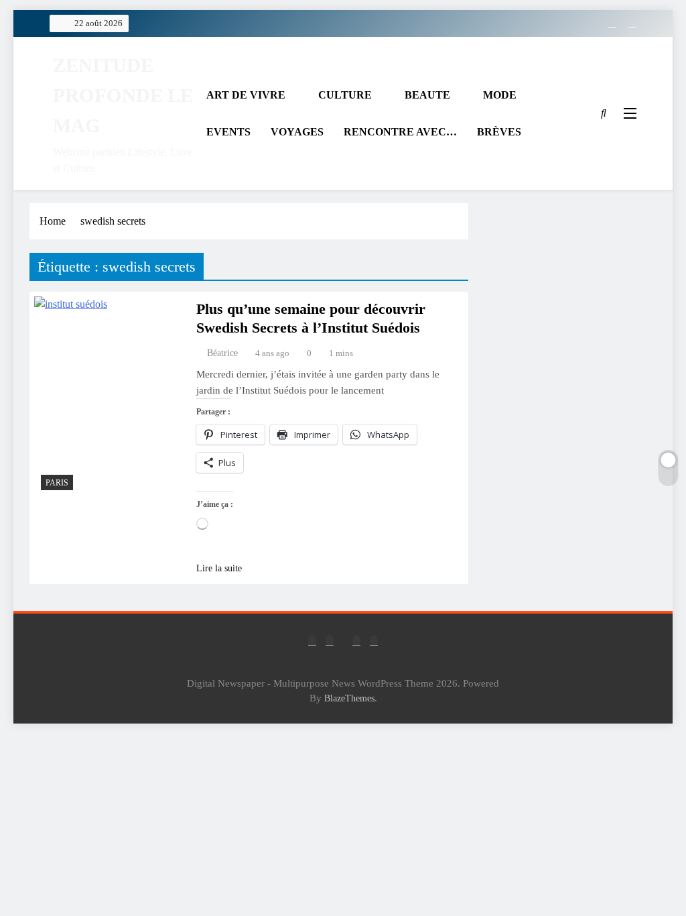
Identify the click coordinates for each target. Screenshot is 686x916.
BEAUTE (427, 95)
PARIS (57, 483)
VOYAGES (297, 131)
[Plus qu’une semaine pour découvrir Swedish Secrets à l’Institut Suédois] (109, 396)
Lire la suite (219, 568)
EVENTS (228, 131)
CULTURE (345, 95)
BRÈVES (499, 131)
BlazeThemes (349, 698)
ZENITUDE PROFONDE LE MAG (123, 95)
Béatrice (222, 353)
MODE (500, 95)
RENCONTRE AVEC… (400, 131)
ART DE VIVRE (245, 95)
